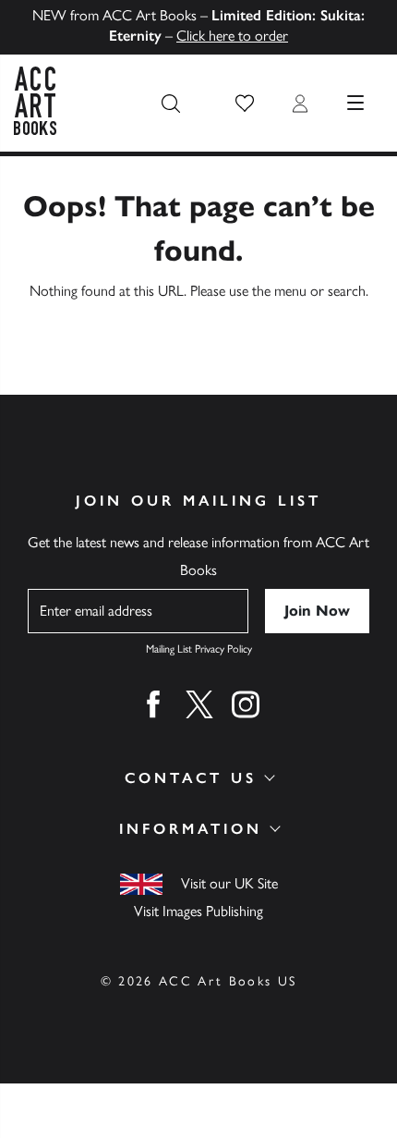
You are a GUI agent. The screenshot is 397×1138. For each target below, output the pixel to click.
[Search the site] (171, 103)
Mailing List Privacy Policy (199, 648)
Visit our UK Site (229, 883)
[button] (244, 103)
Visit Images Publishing (198, 911)
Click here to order (232, 35)
